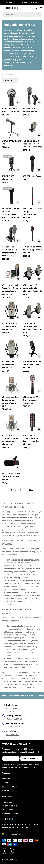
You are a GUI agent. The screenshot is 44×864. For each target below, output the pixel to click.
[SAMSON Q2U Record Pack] (11, 128)
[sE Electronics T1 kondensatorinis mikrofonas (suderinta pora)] (32, 311)
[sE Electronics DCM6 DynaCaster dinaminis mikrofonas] (11, 461)
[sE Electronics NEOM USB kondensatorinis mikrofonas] (32, 349)
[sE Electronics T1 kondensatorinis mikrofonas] (11, 349)
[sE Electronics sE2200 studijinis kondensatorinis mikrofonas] (11, 234)
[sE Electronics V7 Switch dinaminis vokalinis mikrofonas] (32, 384)
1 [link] (11, 490)
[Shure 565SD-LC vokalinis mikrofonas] (32, 96)
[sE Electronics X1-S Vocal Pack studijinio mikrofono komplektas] (32, 128)
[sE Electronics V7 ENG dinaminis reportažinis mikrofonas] (32, 234)
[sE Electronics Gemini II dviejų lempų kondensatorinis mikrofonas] (11, 384)
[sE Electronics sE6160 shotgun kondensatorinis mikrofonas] (32, 196)
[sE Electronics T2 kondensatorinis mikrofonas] (11, 311)
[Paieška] (39, 14)
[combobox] (22, 14)
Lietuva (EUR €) (11, 834)
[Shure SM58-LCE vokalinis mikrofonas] (11, 96)
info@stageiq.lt (12, 734)
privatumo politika (28, 767)
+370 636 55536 (13, 727)
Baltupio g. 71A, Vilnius (16, 719)
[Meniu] (3, 8)
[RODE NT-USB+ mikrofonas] (11, 163)
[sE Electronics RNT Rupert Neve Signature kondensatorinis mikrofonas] (11, 272)
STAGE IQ (13, 860)
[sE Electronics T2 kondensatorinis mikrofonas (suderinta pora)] (32, 272)
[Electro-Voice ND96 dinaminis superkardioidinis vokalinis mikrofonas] (11, 196)
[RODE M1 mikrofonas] (32, 163)
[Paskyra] (36, 8)
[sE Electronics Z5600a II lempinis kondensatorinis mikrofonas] (11, 422)
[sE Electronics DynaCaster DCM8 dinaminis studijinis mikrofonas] (32, 422)
